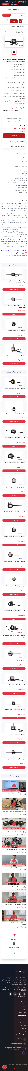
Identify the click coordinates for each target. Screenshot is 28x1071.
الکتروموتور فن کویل (19, 32)
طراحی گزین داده (24, 1068)
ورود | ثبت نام (14, 21)
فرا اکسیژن (23, 31)
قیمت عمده (23, 1020)
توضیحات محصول (20, 153)
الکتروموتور (7, 31)
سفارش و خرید (13, 289)
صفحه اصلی (23, 1001)
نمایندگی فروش (23, 1023)
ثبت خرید (13, 136)
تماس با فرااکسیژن (22, 1012)
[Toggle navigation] (4, 26)
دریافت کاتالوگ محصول (17, 108)
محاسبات (24, 1028)
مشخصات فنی (9, 153)
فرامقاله (24, 1007)
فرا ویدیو (24, 1009)
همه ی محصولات (15, 31)
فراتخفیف (24, 1031)
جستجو (6, 15)
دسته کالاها (23, 1004)
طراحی (17, 1068)
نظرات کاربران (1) (21, 157)
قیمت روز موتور (23, 1025)
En (7, 20)
